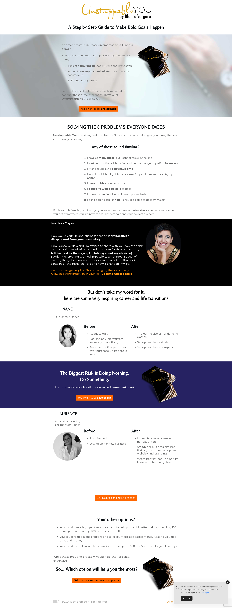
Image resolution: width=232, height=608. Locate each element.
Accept (186, 598)
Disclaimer (173, 601)
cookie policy (206, 592)
